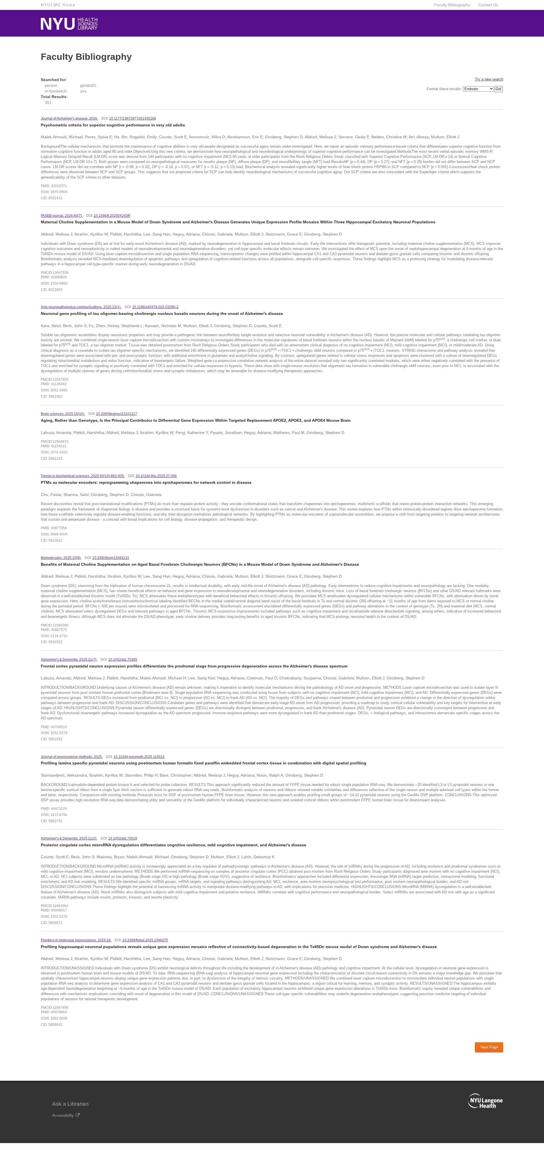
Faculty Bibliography (452, 5)
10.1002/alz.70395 (122, 659)
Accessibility (63, 1115)
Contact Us (488, 5)
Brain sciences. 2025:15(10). (63, 414)
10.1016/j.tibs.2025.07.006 (156, 476)
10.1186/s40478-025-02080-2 (155, 307)
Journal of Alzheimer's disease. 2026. (69, 118)
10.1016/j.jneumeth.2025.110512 (139, 756)
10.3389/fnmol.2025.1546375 (145, 940)
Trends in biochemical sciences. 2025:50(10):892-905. (83, 476)
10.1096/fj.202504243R (112, 215)
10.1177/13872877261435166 (132, 118)
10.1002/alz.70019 (122, 838)
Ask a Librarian (70, 1104)
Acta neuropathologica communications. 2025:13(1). (81, 307)
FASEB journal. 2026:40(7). (62, 215)
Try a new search (489, 79)
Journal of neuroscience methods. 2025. (72, 756)
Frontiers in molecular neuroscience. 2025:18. (76, 940)
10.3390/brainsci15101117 (116, 414)
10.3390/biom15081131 (110, 557)
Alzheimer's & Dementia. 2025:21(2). (69, 838)
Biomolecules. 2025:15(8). (61, 557)
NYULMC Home (58, 5)
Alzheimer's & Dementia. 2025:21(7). (69, 659)
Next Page (489, 1047)
